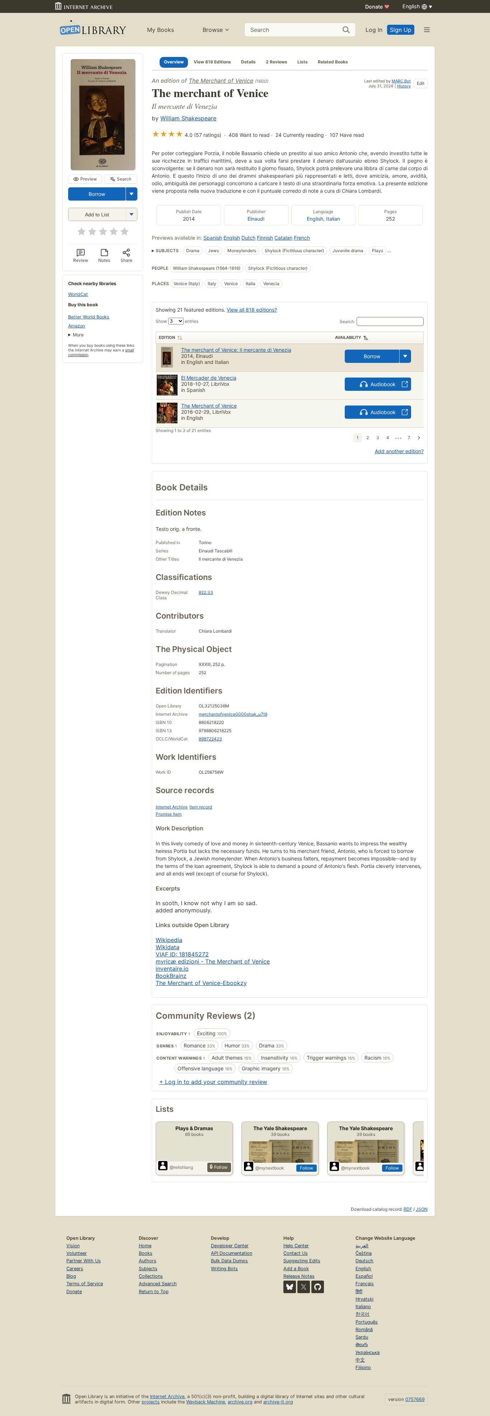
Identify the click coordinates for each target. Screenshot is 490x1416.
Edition (167, 337)
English (315, 219)
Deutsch (364, 1260)
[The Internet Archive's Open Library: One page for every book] (92, 29)
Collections (151, 1276)
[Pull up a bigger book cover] (103, 168)
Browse (213, 29)
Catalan (283, 238)
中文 (360, 1360)
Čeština (363, 1253)
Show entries (177, 321)
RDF (408, 1209)
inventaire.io (172, 968)
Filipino (363, 1367)
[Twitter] (303, 1287)
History (404, 85)
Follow (306, 1168)
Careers (74, 1268)
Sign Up (400, 29)
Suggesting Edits (301, 1260)
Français (364, 1283)
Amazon (76, 325)
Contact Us (295, 1253)
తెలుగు (361, 1344)
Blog (71, 1276)
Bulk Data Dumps (229, 1260)
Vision (73, 1245)
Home (145, 1245)
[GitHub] (317, 1287)
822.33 (206, 592)
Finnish (265, 238)
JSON (422, 1209)
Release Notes (299, 1276)
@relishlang (181, 1167)
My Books (160, 29)
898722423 (210, 738)
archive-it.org (278, 1402)
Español (364, 1276)
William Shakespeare (188, 118)
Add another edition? (399, 451)
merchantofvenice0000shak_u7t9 (233, 714)
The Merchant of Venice (221, 80)
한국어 (362, 1314)
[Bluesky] (289, 1287)
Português (366, 1322)
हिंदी (358, 1291)
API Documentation (231, 1253)
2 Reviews (276, 61)
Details (248, 61)
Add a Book (296, 1268)
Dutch (248, 238)
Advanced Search (158, 1283)
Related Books (333, 61)
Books (145, 1253)
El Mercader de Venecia (208, 378)
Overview (174, 61)
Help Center (296, 1245)
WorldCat (78, 294)
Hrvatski (364, 1299)
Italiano (363, 1306)
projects (151, 1402)
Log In (374, 29)
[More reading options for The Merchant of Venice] (131, 214)
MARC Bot (401, 80)
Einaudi (256, 219)
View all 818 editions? (252, 310)
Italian (333, 219)
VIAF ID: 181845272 (182, 954)
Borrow (97, 194)
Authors (147, 1260)
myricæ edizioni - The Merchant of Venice (213, 961)
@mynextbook (269, 1168)
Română (364, 1329)
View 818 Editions (212, 61)
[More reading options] (131, 194)
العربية (361, 1245)
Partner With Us (83, 1260)
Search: (347, 321)
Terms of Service (84, 1283)
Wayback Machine (205, 1402)
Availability (348, 337)
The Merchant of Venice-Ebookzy (201, 983)
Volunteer (76, 1253)
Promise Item (169, 814)
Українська (367, 1352)
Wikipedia (169, 940)
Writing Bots (224, 1268)
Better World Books (88, 317)
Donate (377, 7)
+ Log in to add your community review (213, 1081)
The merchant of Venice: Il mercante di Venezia (236, 350)
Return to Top (154, 1291)
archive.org (240, 1402)
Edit (420, 83)
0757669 (415, 1399)
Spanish (212, 238)
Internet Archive (172, 807)
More (78, 334)
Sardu (361, 1337)
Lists (302, 61)
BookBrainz (171, 975)
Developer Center (230, 1245)
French (302, 238)
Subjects (148, 1268)
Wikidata (167, 947)
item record (200, 807)
